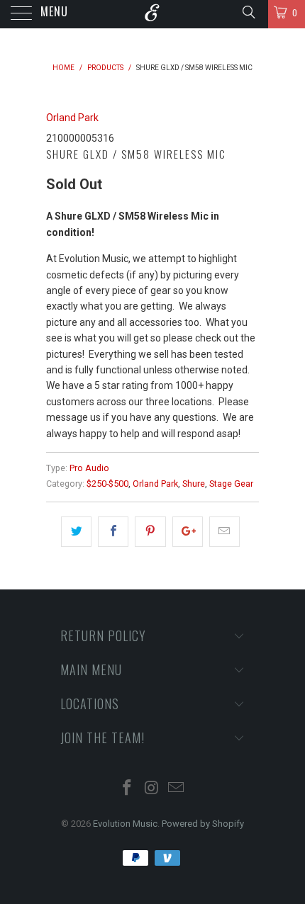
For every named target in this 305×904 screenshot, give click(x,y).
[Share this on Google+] (187, 531)
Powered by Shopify (203, 823)
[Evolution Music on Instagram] (151, 789)
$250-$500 (107, 483)
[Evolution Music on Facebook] (127, 789)
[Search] (247, 12)
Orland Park (72, 117)
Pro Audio (89, 468)
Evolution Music (125, 823)
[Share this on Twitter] (76, 531)
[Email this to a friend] (224, 531)
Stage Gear (231, 483)
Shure (193, 483)
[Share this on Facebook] (113, 531)
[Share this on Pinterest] (150, 531)
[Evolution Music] (153, 14)
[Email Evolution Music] (176, 789)
